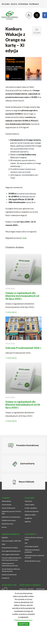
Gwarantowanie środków (10, 548)
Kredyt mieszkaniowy (32, 511)
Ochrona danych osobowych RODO (34, 539)
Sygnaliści (5, 537)
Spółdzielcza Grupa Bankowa (11, 517)
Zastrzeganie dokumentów (10, 554)
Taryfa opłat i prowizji (31, 546)
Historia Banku (6, 505)
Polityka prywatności (23, 620)
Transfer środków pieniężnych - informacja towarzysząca (12, 559)
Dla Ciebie (6, 4)
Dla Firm (14, 4)
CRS (26, 543)
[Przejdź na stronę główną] (8, 15)
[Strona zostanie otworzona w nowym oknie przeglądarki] (44, 15)
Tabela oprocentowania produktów (32, 551)
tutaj (24, 238)
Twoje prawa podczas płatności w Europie (34, 557)
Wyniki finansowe (7, 524)
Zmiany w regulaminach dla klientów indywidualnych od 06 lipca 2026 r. (22, 404)
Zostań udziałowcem (8, 508)
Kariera (4, 527)
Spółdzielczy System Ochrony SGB (11, 512)
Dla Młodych (34, 4)
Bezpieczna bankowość (9, 574)
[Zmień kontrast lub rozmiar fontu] (29, 15)
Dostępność (5, 578)
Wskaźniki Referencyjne (32, 561)
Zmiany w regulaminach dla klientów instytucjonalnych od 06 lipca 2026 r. (22, 295)
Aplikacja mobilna (30, 515)
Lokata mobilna (29, 505)
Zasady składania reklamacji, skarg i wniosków (11, 570)
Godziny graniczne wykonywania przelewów (10, 565)
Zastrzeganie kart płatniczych (11, 551)
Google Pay (28, 518)
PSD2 (3, 544)
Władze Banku (6, 501)
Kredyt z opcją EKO (31, 508)
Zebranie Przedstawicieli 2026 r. (23, 347)
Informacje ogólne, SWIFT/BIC (11, 541)
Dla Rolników (23, 4)
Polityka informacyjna (9, 520)
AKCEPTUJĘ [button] (23, 624)
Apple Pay (28, 521)
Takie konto (28, 501)
